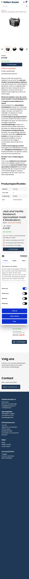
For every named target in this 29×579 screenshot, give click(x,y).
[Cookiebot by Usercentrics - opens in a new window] (20, 256)
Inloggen (4, 454)
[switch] (25, 293)
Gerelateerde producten (9, 74)
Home (3, 10)
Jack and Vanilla (14, 223)
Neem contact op (10, 387)
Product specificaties (8, 71)
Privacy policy (6, 429)
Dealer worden (6, 444)
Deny (14, 321)
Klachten (4, 435)
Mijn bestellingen (7, 458)
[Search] (26, 6)
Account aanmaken (8, 456)
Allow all (14, 310)
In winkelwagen (12, 64)
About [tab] (24, 260)
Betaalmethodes (7, 431)
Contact (4, 425)
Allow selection (14, 316)
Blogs (3, 442)
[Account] (24, 2)
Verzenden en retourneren (10, 433)
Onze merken (6, 446)
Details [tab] (15, 260)
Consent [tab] (5, 260)
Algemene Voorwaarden (9, 427)
